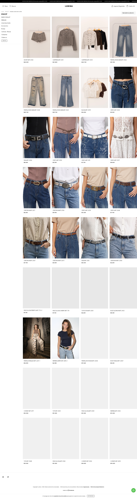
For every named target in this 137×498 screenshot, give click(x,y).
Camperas (4, 34)
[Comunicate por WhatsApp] (133, 490)
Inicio (2, 11)
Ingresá (116, 6)
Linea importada (5, 23)
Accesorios (4, 26)
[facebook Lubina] (8, 477)
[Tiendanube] (68, 490)
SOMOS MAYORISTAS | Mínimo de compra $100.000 (29, 1)
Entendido (90, 496)
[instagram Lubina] (3, 477)
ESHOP (7, 11)
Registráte (122, 6)
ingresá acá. (86, 486)
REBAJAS (3, 20)
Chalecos (4, 37)
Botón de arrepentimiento (97, 486)
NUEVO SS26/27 (5, 17)
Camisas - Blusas (6, 31)
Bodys (3, 28)
